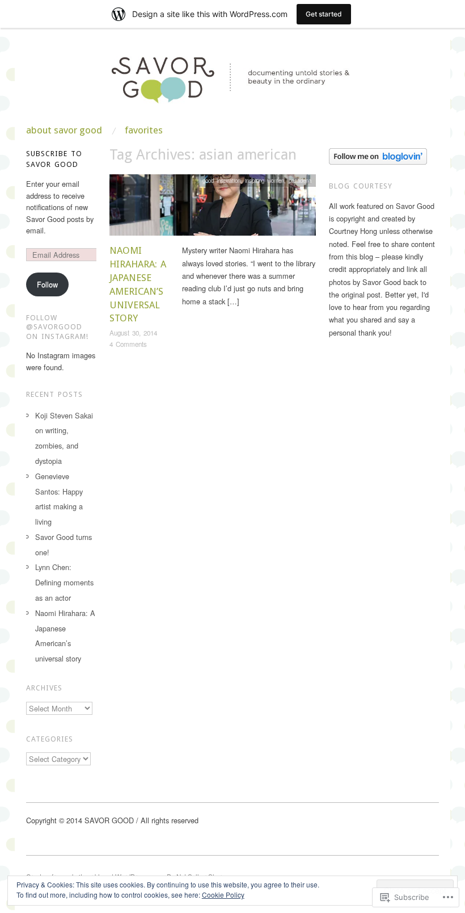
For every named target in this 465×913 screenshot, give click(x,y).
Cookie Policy (223, 894)
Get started (324, 14)
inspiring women (264, 181)
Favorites (144, 130)
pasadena (300, 181)
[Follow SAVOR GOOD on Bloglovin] (378, 155)
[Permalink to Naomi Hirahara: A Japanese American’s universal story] (212, 208)
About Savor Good (64, 130)
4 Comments (128, 344)
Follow (47, 284)
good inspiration (221, 181)
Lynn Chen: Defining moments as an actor (64, 582)
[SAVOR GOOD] (232, 86)
